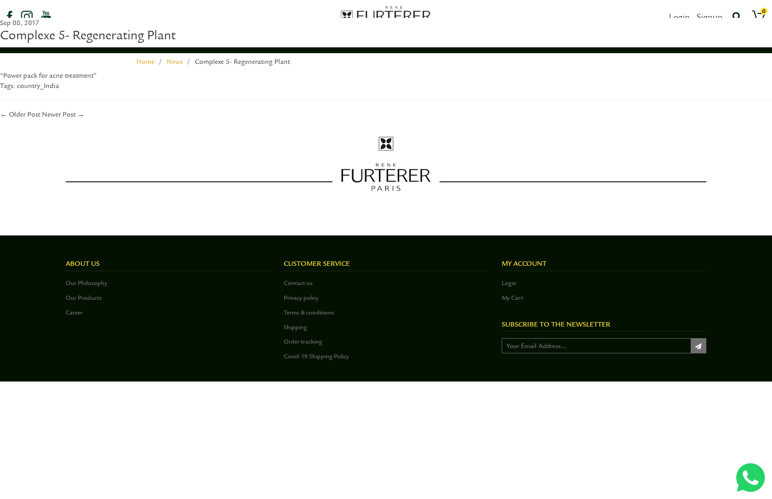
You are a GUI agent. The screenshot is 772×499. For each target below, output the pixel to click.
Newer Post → (63, 114)
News (175, 61)
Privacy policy (301, 298)
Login (679, 17)
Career (74, 312)
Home (145, 61)
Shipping (295, 327)
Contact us (298, 283)
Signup (709, 17)
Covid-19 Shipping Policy (316, 356)
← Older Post (20, 114)
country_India (38, 85)
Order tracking (303, 341)
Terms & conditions (309, 312)
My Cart (512, 298)
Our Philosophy (86, 283)
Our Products (84, 298)
